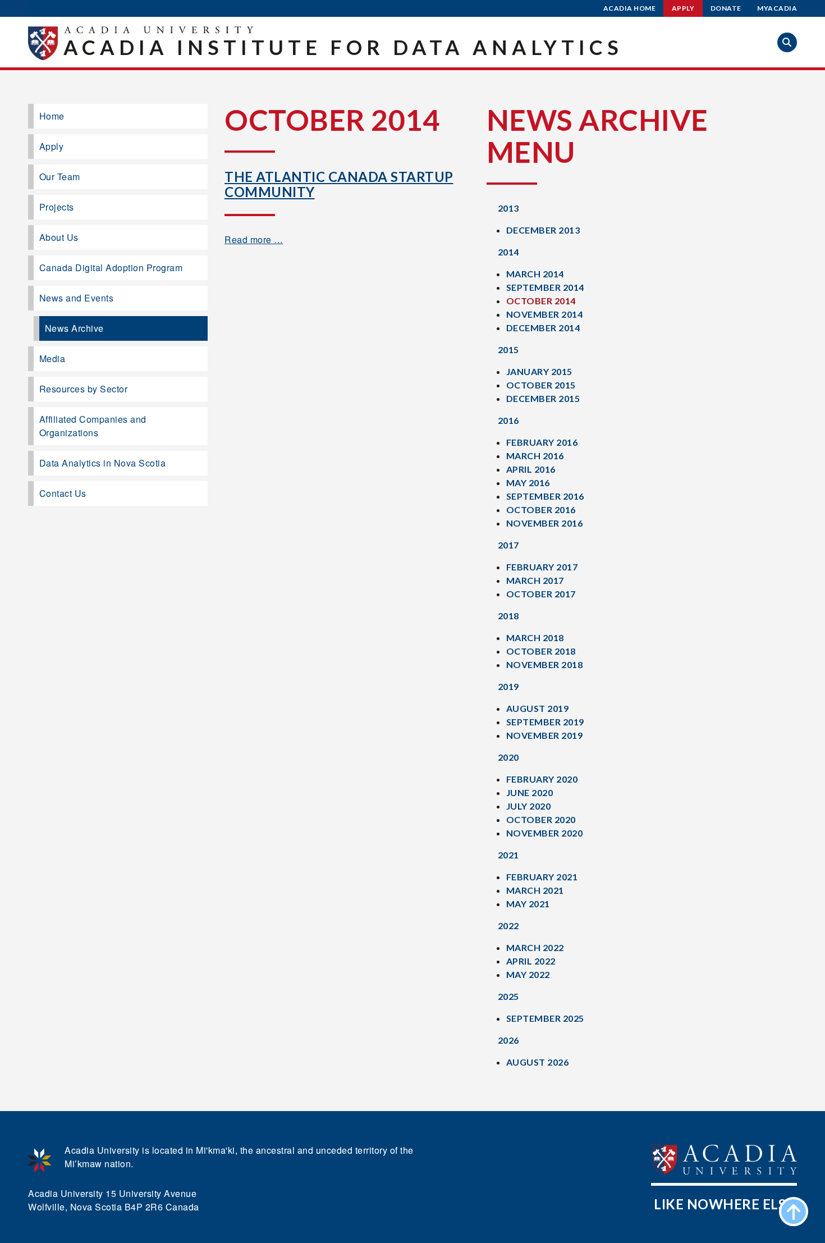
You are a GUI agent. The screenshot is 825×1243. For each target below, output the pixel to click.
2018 (508, 615)
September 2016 (545, 496)
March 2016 (535, 455)
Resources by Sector (83, 388)
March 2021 (535, 890)
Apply (683, 8)
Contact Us (62, 493)
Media (52, 358)
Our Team (59, 176)
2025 (508, 996)
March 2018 (535, 637)
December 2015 (543, 398)
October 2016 (541, 509)
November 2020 (544, 833)
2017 (508, 545)
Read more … (253, 239)
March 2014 (535, 273)
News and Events (76, 297)
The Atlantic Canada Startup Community (338, 183)
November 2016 (544, 523)
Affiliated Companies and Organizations (92, 426)
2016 (508, 420)
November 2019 (544, 735)
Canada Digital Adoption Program (111, 267)
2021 (508, 854)
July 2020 (528, 806)
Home (52, 115)
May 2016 (528, 482)
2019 (508, 686)
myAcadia (777, 8)
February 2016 (542, 442)
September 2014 (545, 287)
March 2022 (535, 947)
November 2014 (544, 314)
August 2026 (537, 1062)
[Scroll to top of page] (793, 1211)
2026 (508, 1040)
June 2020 (529, 792)
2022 (508, 925)
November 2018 (544, 664)
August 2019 (537, 708)
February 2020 (542, 779)
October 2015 (541, 385)
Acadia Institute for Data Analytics (343, 47)
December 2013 (543, 230)
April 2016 (531, 469)
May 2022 (528, 974)
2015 (508, 349)
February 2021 (542, 876)
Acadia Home (629, 8)
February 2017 (542, 566)
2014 (508, 251)
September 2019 (545, 721)
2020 (508, 757)
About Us (59, 237)
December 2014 (543, 327)
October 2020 (541, 819)
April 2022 (531, 961)
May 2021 (528, 903)
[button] (787, 42)
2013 (508, 208)
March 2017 (535, 580)
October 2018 (541, 651)
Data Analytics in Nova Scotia (102, 462)
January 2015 (539, 371)
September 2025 (545, 1018)
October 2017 (541, 593)
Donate (726, 8)
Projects (56, 206)
